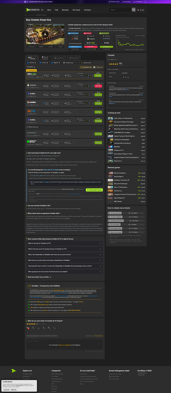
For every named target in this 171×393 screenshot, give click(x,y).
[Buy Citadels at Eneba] (35, 102)
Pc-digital (31, 15)
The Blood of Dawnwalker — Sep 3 (126, 139)
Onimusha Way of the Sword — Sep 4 (126, 143)
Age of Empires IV (126, 198)
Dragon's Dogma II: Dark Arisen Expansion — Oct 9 (126, 157)
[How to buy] (102, 84)
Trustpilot (78, 302)
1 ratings (121, 64)
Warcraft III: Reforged (126, 183)
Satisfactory (126, 191)
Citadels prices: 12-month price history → (134, 49)
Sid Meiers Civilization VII (126, 180)
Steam (76, 25)
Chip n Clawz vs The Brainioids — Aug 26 (126, 118)
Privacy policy (141, 375)
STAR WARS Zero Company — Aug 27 (126, 132)
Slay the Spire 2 (126, 176)
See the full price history (75, 193)
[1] (28, 327)
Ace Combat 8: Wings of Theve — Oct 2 (126, 154)
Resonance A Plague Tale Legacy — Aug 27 (126, 122)
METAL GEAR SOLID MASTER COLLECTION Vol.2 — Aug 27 (126, 125)
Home (25, 15)
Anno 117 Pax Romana (126, 187)
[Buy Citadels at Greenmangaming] (35, 141)
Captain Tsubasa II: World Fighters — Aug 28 (126, 136)
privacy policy (19, 385)
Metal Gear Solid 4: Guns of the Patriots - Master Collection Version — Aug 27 (126, 129)
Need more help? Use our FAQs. (38, 277)
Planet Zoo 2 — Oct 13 (126, 161)
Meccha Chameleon (126, 173)
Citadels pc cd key (41, 15)
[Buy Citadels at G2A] (35, 111)
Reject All (13, 389)
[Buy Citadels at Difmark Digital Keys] (35, 74)
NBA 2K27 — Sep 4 (126, 147)
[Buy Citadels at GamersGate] (35, 133)
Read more (126, 89)
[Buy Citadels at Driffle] (35, 93)
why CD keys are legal (61, 296)
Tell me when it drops (95, 190)
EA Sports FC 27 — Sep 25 (126, 150)
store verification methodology (59, 293)
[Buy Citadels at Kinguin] (35, 85)
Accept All (6, 389)
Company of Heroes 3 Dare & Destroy (126, 194)
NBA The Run (126, 201)
